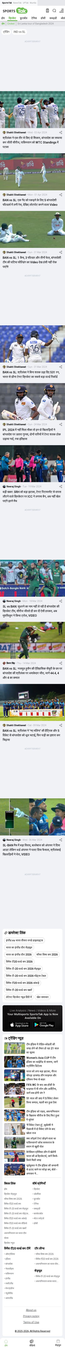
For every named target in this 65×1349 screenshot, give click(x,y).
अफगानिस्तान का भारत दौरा (15, 1233)
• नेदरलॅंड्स (9, 1268)
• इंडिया (7, 1259)
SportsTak (7, 3)
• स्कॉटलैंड (8, 1283)
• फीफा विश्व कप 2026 (44, 1254)
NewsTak (17, 3)
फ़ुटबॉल (23, 18)
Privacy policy (31, 1316)
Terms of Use (31, 1322)
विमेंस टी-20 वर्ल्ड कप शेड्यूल (16, 1208)
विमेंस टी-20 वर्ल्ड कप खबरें (15, 1228)
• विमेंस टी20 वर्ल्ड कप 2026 (46, 1259)
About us (31, 1310)
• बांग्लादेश (8, 1263)
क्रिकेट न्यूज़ (9, 1243)
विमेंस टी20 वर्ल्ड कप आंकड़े (15, 1218)
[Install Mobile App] (47, 10)
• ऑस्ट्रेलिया (9, 1254)
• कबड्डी (36, 1208)
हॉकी (43, 18)
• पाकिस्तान (9, 1273)
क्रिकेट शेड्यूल (10, 1194)
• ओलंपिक (36, 1194)
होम (3, 18)
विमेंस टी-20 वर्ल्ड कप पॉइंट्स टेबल (16, 1213)
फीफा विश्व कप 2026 (13, 1198)
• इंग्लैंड (7, 1278)
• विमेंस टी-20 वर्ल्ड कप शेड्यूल (47, 1276)
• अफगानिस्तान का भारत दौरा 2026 (46, 1264)
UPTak (25, 3)
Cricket (11, 23)
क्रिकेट (12, 18)
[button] (6, 32)
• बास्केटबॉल (37, 1213)
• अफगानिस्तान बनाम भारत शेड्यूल (45, 1281)
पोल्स (6, 1238)
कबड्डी (53, 18)
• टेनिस (35, 1203)
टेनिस (34, 18)
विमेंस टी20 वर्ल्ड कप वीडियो (15, 1223)
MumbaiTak (35, 3)
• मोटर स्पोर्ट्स (38, 1218)
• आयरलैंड (8, 1298)
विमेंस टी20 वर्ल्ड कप (12, 1203)
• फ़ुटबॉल (36, 1198)
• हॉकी (35, 1223)
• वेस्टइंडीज (9, 1288)
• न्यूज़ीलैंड (8, 1293)
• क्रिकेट (36, 1189)
